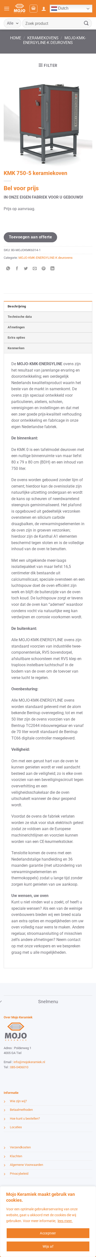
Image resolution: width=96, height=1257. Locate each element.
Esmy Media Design (34, 1076)
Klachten (16, 1156)
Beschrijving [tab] (17, 306)
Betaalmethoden (21, 1110)
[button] (7, 8)
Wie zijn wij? (18, 1101)
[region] (48, 1221)
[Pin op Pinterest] (44, 269)
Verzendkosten (20, 1147)
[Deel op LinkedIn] (52, 269)
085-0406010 (19, 1067)
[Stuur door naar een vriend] (35, 269)
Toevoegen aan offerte (30, 237)
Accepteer (48, 1233)
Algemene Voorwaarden (26, 1165)
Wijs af (48, 1246)
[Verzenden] (86, 23)
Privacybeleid (19, 1173)
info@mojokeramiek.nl (29, 1062)
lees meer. (65, 1221)
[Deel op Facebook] (17, 269)
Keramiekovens (43, 38)
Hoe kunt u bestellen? (25, 1118)
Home (15, 38)
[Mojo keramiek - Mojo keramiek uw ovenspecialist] (19, 8)
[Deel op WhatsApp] (8, 269)
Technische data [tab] (20, 316)
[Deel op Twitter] (26, 269)
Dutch (62, 8)
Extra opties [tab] (16, 337)
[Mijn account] (43, 8)
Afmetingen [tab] (16, 327)
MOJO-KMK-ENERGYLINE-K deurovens (54, 40)
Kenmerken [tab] (16, 348)
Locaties (16, 1127)
